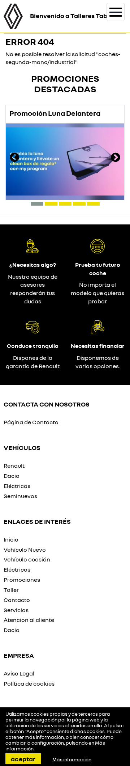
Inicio (11, 539)
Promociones (22, 579)
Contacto (17, 599)
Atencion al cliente (29, 619)
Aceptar (23, 759)
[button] (37, 203)
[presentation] (14, 158)
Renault (14, 465)
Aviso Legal (19, 673)
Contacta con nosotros (47, 404)
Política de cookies (29, 683)
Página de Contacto (31, 422)
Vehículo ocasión (27, 559)
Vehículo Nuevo (25, 549)
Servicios (16, 610)
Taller (11, 589)
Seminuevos (20, 496)
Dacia (12, 475)
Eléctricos (17, 485)
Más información (71, 759)
